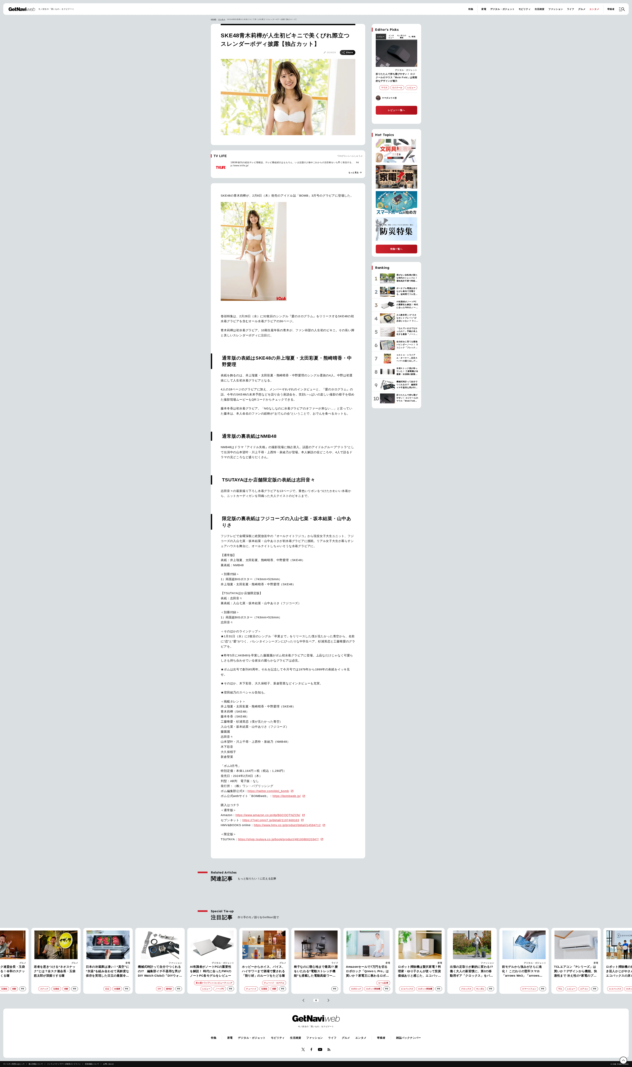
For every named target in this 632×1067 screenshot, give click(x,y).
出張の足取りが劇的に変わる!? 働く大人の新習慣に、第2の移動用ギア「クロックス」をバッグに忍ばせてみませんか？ (419, 971)
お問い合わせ (108, 1064)
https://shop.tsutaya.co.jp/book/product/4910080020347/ (278, 839)
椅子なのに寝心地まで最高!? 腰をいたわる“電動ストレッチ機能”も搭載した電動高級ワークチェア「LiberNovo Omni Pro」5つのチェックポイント (264, 971)
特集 (470, 9)
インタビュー (391, 36)
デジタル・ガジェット (502, 9)
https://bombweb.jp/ (287, 796)
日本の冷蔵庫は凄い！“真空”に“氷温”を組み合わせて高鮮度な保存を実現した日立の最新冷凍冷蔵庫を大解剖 (55, 971)
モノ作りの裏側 (401, 36)
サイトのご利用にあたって (14, 1064)
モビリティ (525, 9)
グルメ (581, 9)
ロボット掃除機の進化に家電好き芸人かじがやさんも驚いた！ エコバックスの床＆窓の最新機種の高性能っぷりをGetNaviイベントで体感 (575, 971)
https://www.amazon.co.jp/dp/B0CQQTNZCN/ (268, 815)
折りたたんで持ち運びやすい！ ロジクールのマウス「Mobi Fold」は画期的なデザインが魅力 (396, 77)
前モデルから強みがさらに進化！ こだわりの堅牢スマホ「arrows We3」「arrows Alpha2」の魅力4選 (470, 971)
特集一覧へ (396, 249)
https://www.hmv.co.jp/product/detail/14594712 (287, 825)
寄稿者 (611, 9)
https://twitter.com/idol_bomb (268, 791)
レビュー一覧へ (396, 110)
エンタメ (594, 9)
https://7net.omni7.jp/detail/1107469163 (270, 820)
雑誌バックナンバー (408, 1037)
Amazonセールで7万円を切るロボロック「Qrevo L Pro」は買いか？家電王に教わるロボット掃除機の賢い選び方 (315, 971)
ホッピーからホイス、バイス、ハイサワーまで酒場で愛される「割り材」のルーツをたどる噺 (211, 971)
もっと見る (355, 172)
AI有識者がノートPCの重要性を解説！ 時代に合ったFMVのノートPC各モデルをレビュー (158, 971)
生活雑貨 (539, 9)
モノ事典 (412, 37)
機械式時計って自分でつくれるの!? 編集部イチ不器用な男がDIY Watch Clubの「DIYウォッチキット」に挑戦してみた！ (107, 971)
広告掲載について (92, 1064)
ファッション (555, 9)
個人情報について (36, 1064)
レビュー (380, 37)
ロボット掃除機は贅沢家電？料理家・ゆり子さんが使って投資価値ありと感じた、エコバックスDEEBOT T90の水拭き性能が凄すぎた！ (368, 971)
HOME (213, 19)
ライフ (570, 9)
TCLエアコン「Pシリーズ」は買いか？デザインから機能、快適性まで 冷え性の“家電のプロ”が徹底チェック (523, 971)
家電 (483, 9)
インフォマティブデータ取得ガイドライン (64, 1064)
